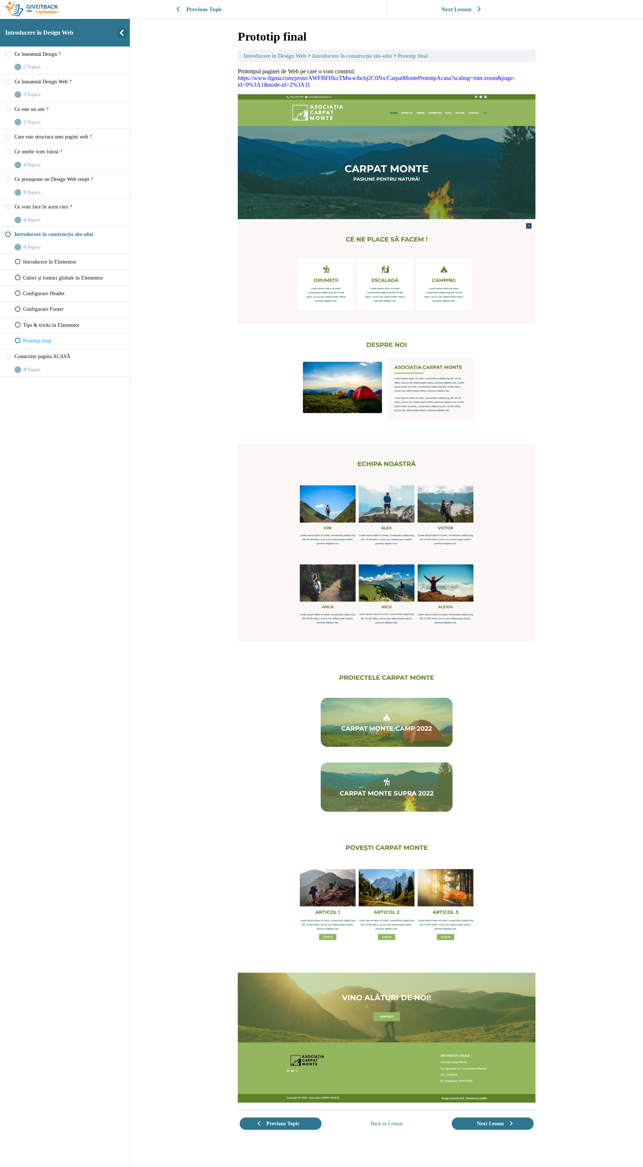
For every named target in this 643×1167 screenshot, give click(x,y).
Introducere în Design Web (39, 32)
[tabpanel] (386, 585)
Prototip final (413, 55)
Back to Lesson (387, 1123)
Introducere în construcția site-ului (352, 55)
